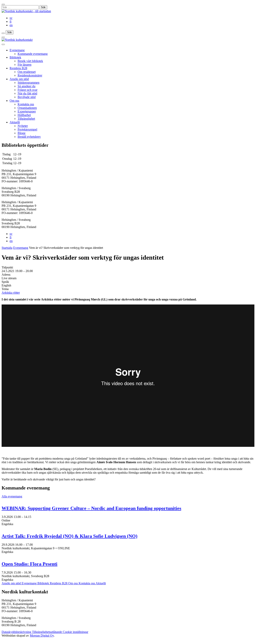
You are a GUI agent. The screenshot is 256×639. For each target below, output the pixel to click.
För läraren (24, 64)
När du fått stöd (27, 93)
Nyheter (23, 126)
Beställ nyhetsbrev (29, 136)
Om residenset (27, 71)
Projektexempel (27, 129)
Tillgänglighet (26, 118)
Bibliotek (15, 57)
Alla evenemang (12, 496)
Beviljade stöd (27, 97)
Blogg (21, 133)
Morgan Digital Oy (42, 635)
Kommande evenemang (33, 53)
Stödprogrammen (28, 82)
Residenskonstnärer (30, 75)
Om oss (14, 100)
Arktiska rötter (11, 292)
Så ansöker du (26, 86)
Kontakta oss (26, 104)
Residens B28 (18, 68)
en (11, 25)
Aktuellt (15, 122)
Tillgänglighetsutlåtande (47, 632)
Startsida (7, 247)
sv (11, 18)
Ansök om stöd (19, 79)
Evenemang (17, 50)
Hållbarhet (24, 115)
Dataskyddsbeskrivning (17, 632)
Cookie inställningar (75, 632)
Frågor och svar (27, 89)
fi (10, 21)
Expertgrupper (27, 111)
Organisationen (27, 108)
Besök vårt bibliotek (30, 61)
